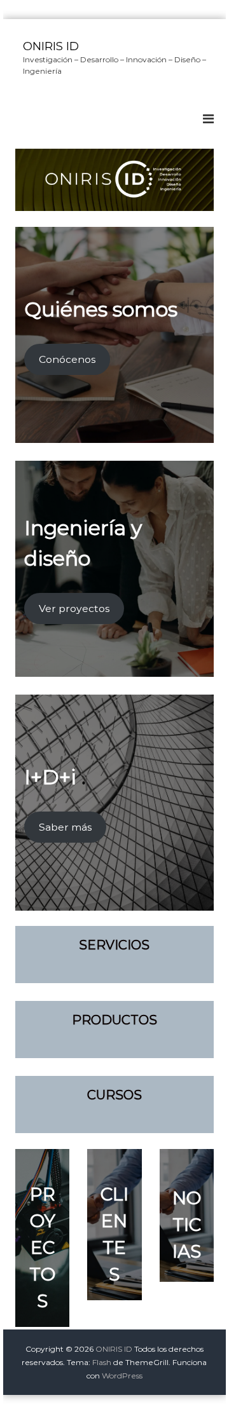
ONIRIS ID (51, 46)
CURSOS (114, 1095)
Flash (101, 1362)
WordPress (122, 1375)
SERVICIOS (114, 945)
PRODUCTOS (114, 1020)
